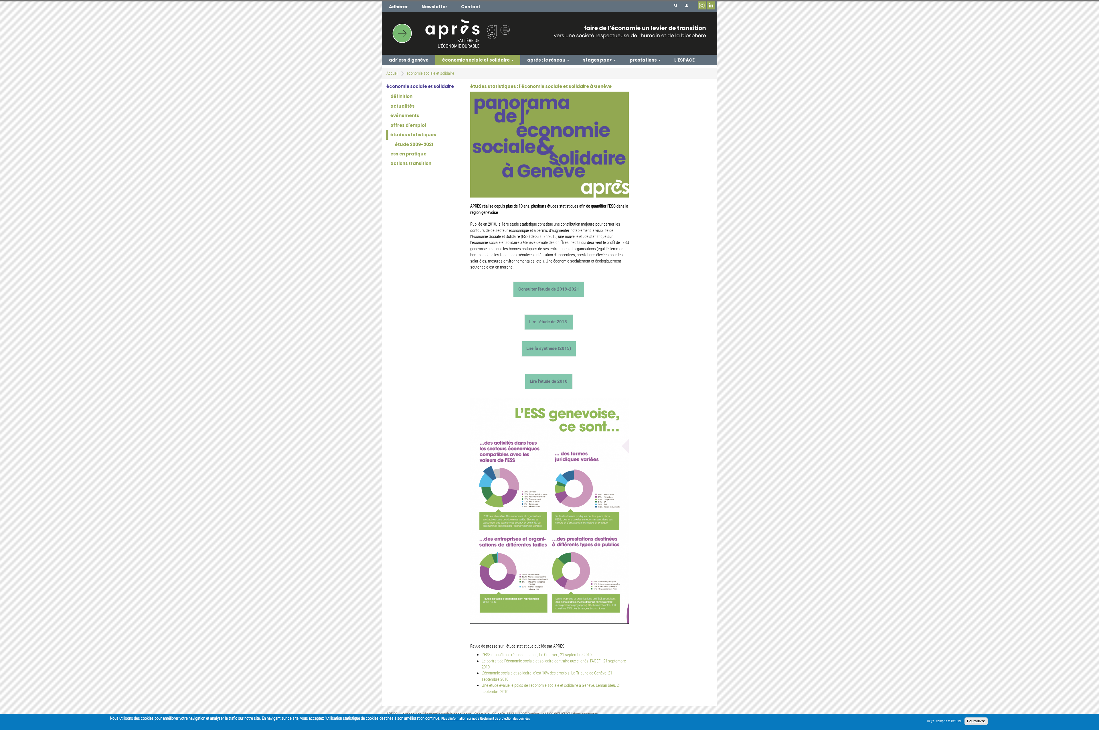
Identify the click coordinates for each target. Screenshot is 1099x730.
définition (401, 96)
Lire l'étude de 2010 (549, 381)
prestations (644, 60)
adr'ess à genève (408, 60)
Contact (470, 7)
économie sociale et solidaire (476, 60)
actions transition (410, 163)
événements (404, 116)
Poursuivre (976, 721)
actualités (402, 106)
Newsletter (434, 7)
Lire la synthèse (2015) (548, 348)
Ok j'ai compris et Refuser (944, 721)
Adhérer (398, 7)
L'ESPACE (684, 60)
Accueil (392, 73)
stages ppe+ (598, 60)
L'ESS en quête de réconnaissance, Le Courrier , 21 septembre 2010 (537, 654)
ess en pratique (408, 154)
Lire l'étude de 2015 (548, 321)
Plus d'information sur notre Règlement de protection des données (485, 719)
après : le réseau (546, 60)
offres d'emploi (408, 125)
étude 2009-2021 (414, 144)
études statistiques (413, 135)
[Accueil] (549, 33)
